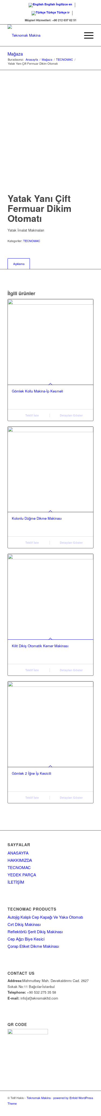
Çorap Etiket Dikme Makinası (33, 946)
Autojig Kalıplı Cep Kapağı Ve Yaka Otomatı (45, 917)
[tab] (19, 263)
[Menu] (86, 35)
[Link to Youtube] (89, 1109)
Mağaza (15, 54)
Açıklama (19, 264)
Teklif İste (32, 415)
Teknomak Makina (39, 1098)
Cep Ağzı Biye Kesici (26, 939)
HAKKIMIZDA (20, 860)
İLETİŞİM (16, 882)
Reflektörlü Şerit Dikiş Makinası (35, 931)
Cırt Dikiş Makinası (24, 924)
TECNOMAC (31, 241)
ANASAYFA (18, 853)
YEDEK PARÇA (22, 874)
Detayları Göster (71, 415)
